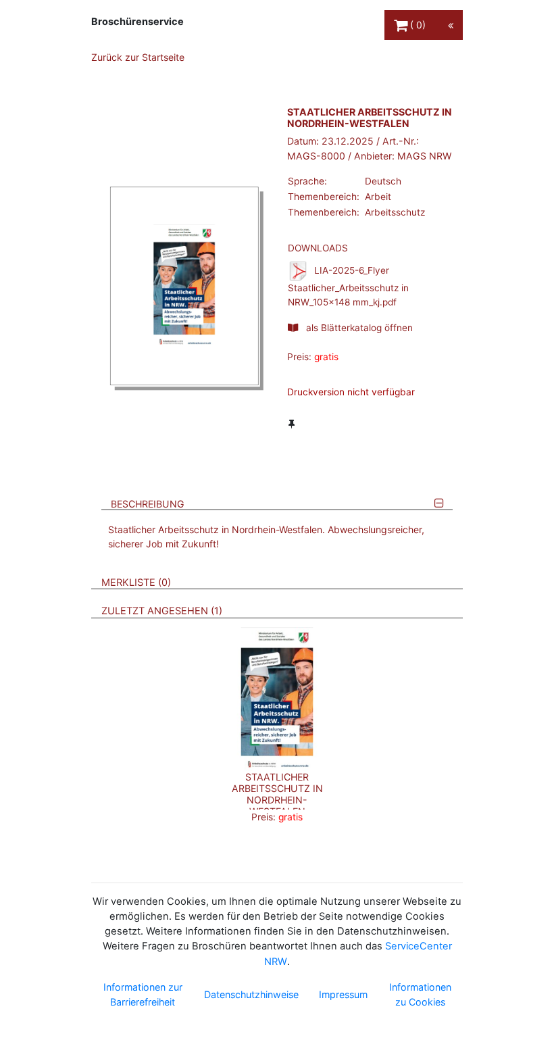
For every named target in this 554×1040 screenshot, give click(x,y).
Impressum (343, 994)
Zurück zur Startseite (137, 57)
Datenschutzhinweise (251, 994)
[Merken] (291, 423)
